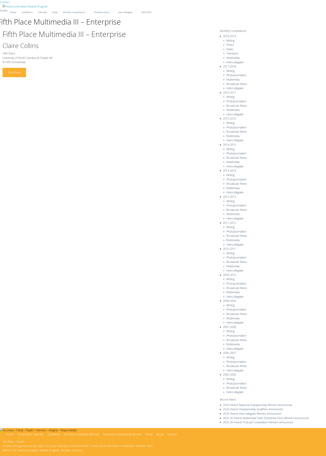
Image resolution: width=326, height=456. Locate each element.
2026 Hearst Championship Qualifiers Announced (253, 409)
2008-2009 (229, 301)
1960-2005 (146, 12)
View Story (14, 72)
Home (3, 10)
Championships (101, 12)
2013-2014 (229, 170)
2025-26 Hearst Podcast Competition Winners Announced (258, 422)
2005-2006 (229, 374)
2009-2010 (229, 275)
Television (232, 53)
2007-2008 (229, 327)
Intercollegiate (125, 12)
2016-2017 (229, 92)
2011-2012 (229, 223)
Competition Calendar (30, 434)
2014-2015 (229, 145)
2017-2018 (229, 66)
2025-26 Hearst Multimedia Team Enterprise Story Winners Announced (266, 418)
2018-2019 (229, 36)
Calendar (42, 12)
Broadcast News (236, 84)
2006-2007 (229, 353)
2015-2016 (229, 118)
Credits (20, 441)
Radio (229, 49)
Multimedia (233, 58)
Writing (230, 40)
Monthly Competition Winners (81, 434)
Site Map (8, 441)
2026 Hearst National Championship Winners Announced (257, 405)
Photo (230, 45)
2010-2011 (229, 249)
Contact (5, 2)
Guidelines (27, 12)
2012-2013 (229, 197)
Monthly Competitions (74, 12)
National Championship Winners (122, 434)
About (13, 12)
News (55, 12)
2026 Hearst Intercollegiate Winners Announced (252, 413)
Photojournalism (236, 75)
